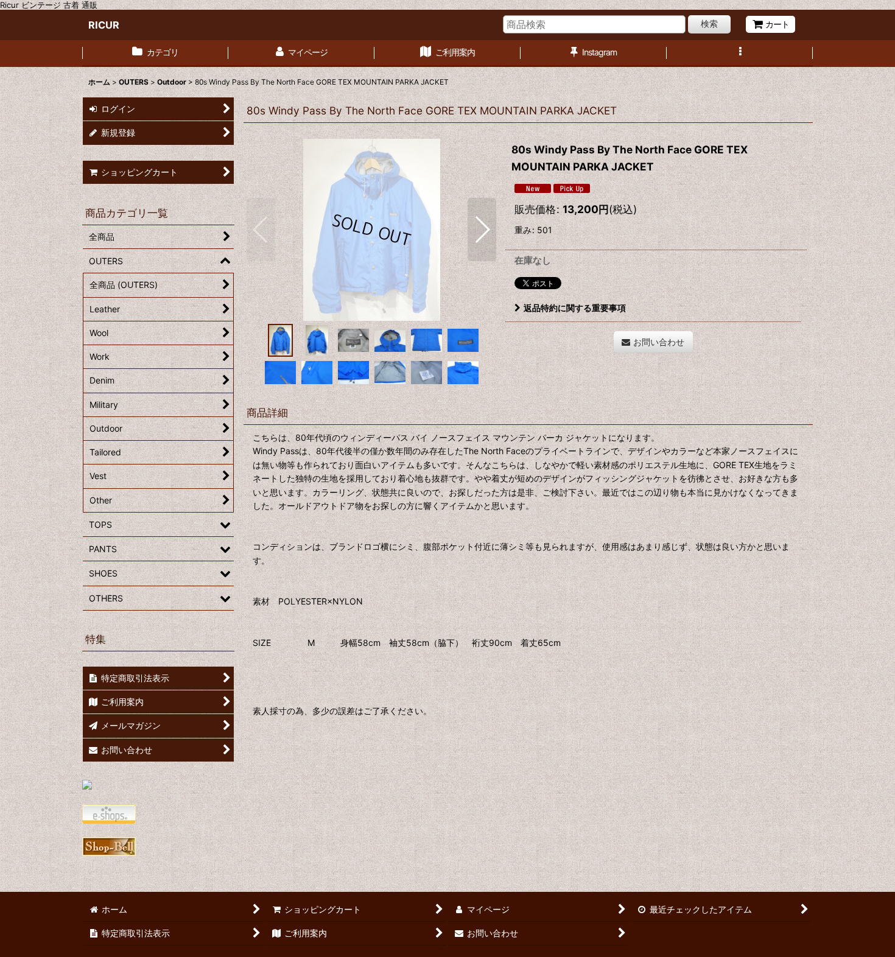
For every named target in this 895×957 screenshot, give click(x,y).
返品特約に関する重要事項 (575, 308)
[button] (740, 53)
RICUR (103, 25)
